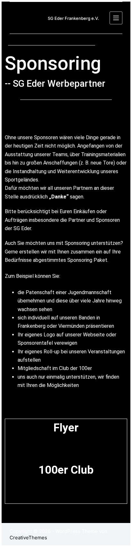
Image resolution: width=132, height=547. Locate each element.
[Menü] (116, 18)
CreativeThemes (28, 538)
